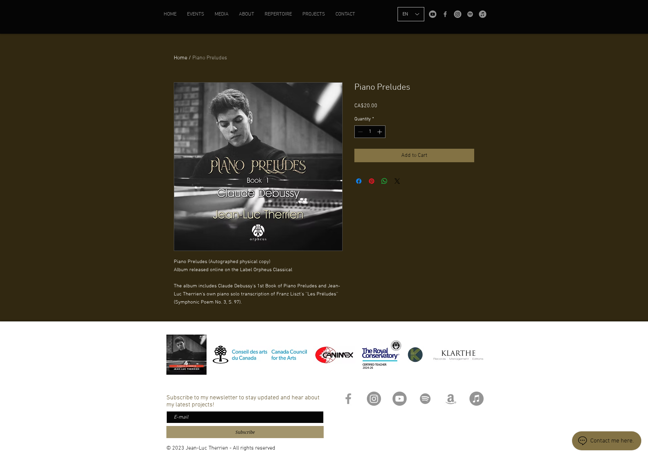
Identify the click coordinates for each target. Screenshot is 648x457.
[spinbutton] (370, 132)
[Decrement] (359, 132)
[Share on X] (397, 181)
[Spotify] (470, 14)
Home (180, 58)
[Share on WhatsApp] (384, 181)
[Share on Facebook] (359, 181)
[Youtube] (432, 14)
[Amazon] (451, 399)
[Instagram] (457, 14)
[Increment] (380, 132)
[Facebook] (445, 14)
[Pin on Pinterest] (372, 181)
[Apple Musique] (482, 14)
